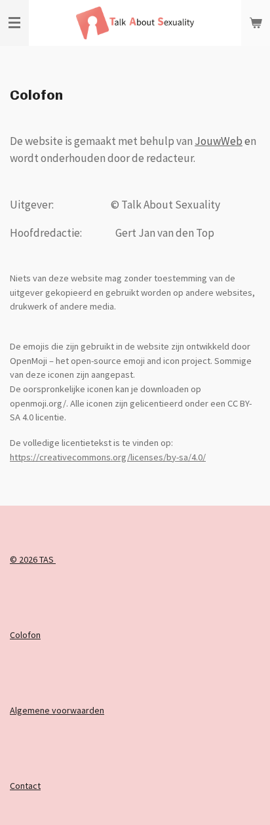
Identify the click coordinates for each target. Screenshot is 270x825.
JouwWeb (218, 141)
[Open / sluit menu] (14, 23)
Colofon (25, 635)
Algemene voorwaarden (57, 710)
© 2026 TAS (33, 559)
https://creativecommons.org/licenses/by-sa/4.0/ (108, 457)
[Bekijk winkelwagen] (255, 23)
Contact (25, 786)
